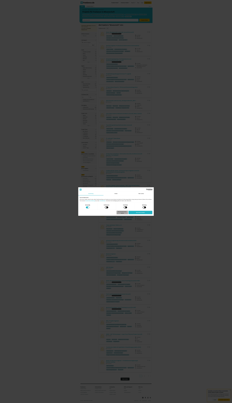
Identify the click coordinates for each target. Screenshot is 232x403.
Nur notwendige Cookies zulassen (122, 212)
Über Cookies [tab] (141, 193)
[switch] (106, 207)
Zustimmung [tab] (90, 193)
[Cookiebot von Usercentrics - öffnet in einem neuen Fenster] (147, 190)
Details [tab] (116, 193)
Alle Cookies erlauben (140, 212)
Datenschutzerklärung (90, 200)
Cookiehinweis (102, 200)
